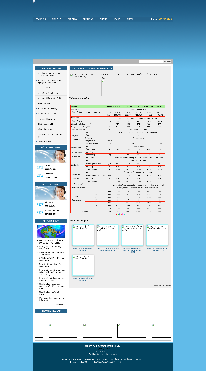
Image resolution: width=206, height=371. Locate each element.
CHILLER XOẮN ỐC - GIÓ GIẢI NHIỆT (83, 249)
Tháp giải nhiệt (44, 103)
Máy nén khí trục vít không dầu (51, 88)
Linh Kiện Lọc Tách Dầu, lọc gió (50, 135)
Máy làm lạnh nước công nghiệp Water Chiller (49, 74)
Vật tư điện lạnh (45, 129)
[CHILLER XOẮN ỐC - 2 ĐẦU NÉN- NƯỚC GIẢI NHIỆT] (132, 230)
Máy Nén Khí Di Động (47, 108)
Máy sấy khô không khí (48, 93)
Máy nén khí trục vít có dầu (50, 98)
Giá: (103, 78)
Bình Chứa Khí (44, 142)
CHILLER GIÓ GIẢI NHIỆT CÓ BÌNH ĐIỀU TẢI (157, 249)
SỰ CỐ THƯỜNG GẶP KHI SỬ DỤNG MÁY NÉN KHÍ (51, 241)
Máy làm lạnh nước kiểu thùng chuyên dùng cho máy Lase (51, 286)
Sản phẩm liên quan (78, 220)
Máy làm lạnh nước (103, 349)
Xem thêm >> (60, 305)
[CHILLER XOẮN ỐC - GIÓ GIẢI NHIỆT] (83, 228)
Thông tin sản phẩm (79, 98)
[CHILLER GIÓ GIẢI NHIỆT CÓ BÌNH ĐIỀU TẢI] (157, 230)
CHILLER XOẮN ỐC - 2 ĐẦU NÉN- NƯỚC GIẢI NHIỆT (132, 250)
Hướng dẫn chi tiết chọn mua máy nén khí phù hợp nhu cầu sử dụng (52, 272)
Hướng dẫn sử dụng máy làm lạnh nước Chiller (52, 279)
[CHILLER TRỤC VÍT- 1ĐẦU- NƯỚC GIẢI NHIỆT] (107, 230)
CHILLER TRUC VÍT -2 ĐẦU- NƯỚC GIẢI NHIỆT (92, 68)
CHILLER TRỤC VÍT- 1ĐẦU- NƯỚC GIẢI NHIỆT (108, 249)
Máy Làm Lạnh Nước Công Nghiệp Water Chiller (50, 81)
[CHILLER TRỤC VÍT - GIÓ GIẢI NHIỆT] (83, 259)
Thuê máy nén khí (46, 124)
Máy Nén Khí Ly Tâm (47, 114)
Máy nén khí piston (46, 119)
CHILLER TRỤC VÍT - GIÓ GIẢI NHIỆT (83, 279)
